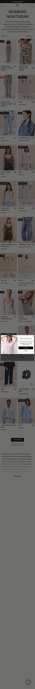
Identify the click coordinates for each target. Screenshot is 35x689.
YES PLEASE (25, 347)
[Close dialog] (33, 336)
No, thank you (26, 350)
